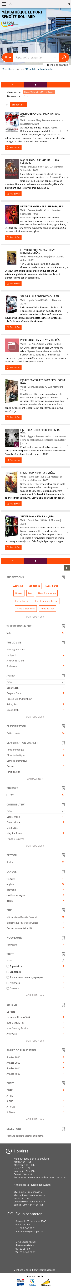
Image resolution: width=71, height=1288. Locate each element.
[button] (69, 4)
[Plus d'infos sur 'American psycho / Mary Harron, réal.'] (12, 122)
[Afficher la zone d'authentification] (11, 4)
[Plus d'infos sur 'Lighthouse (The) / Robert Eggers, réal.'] (12, 438)
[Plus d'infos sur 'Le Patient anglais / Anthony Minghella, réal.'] (12, 258)
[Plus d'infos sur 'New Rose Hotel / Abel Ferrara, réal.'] (12, 214)
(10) (34, 616)
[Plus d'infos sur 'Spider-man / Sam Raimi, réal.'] (12, 482)
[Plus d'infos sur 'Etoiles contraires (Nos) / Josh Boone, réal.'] (12, 391)
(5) (34, 778)
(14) (34, 995)
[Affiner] (35, 84)
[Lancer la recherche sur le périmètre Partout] (64, 57)
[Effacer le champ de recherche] (55, 57)
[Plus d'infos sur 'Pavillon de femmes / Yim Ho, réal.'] (12, 345)
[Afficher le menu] (4, 4)
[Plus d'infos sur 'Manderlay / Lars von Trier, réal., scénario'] (12, 169)
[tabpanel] (35, 611)
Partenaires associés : (45, 1269)
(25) (34, 716)
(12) (34, 1119)
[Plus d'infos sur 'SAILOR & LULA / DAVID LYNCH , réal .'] (12, 304)
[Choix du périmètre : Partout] (7, 57)
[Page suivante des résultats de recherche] (58, 84)
